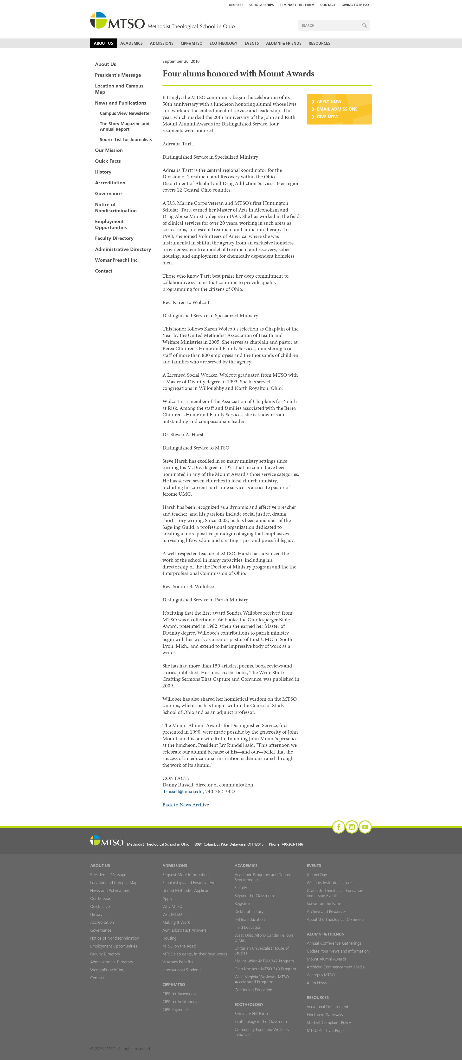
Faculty (241, 887)
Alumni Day (317, 874)
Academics (131, 43)
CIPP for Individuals (179, 993)
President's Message (118, 75)
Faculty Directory (114, 238)
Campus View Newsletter (125, 113)
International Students (181, 969)
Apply (167, 898)
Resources (319, 43)
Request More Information (185, 874)
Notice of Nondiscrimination (116, 207)
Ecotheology (223, 43)
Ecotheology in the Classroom (261, 1021)
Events (252, 43)
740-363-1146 (292, 844)
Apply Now (329, 101)
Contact (328, 5)
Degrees (236, 5)
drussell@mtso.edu (182, 791)
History (103, 172)
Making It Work (176, 922)
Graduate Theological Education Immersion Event (335, 893)
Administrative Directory (123, 249)
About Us (103, 43)
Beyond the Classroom (254, 895)
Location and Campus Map (119, 89)
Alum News (317, 982)
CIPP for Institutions (179, 1001)
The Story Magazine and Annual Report (124, 126)
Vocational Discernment (327, 1006)
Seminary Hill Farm (297, 5)
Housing (169, 938)
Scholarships (261, 5)
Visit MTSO (172, 914)
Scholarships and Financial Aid (188, 882)
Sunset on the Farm (324, 903)
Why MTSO (172, 906)
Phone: (286, 844)
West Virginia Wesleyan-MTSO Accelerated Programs (262, 979)
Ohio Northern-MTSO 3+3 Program (265, 968)
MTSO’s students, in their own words (194, 954)
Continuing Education (253, 989)
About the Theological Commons (335, 919)
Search (364, 25)
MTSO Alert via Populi (326, 1030)
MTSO (162, 21)
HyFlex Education (250, 919)
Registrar (242, 903)
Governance (108, 193)
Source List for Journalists (126, 139)
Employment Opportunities (111, 224)
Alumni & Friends (284, 43)
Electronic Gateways (325, 1014)
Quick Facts (108, 161)
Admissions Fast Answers (184, 930)
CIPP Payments (175, 1009)
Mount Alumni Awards (326, 959)
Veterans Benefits (177, 962)
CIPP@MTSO (191, 43)
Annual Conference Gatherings (334, 943)
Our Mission (109, 150)
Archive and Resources (326, 911)
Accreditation (110, 183)
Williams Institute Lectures (330, 882)
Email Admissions (337, 109)
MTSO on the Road (179, 946)
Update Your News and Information (338, 951)
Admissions (161, 43)
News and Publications (120, 103)
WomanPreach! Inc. (117, 260)
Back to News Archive (185, 804)
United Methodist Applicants (187, 890)
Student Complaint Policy (329, 1022)
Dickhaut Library (249, 911)
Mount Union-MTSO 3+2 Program (264, 961)
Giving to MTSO (355, 5)
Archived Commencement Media (336, 967)
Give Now (328, 116)
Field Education (248, 927)
